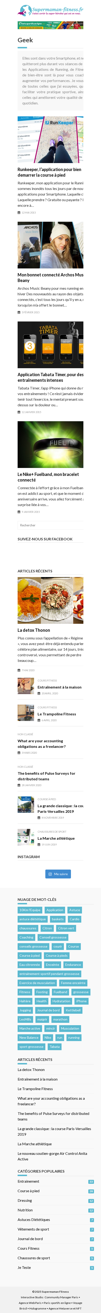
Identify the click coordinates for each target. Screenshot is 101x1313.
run (59, 1037)
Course (73, 946)
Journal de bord (48, 1010)
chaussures (27, 928)
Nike (48, 1037)
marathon (60, 1019)
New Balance (29, 1037)
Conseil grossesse (52, 937)
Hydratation (61, 1001)
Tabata (55, 1047)
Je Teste (24, 1267)
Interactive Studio (32, 1297)
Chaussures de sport (52, 831)
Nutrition (25, 1210)
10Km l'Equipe (29, 910)
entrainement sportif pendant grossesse (49, 974)
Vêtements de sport (33, 1229)
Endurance (73, 965)
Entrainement (28, 1181)
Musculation (70, 1028)
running (74, 1037)
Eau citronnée (29, 965)
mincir (50, 1028)
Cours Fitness (47, 680)
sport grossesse (31, 1047)
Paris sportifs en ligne (57, 1303)
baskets (58, 919)
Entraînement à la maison (60, 687)
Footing (42, 992)
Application (55, 910)
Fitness (24, 992)
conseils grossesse (33, 946)
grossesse (81, 992)
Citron (47, 928)
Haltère (25, 1001)
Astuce (74, 910)
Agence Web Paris (30, 1303)
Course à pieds (57, 955)
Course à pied (47, 799)
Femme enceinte (73, 983)
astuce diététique (32, 919)
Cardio (74, 919)
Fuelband (60, 992)
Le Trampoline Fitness (57, 714)
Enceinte (52, 965)
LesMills (25, 1019)
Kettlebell (73, 1010)
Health (42, 1001)
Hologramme (37, 1308)
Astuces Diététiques (34, 1219)
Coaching (26, 937)
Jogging (25, 1010)
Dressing (25, 1200)
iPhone (81, 1001)
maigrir (42, 1019)
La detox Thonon (34, 630)
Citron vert (66, 928)
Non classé (25, 734)
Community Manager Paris (61, 1297)
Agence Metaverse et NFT (65, 1308)
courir (58, 946)
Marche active (29, 1028)
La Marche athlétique (56, 838)
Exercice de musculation (37, 983)
